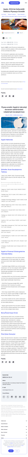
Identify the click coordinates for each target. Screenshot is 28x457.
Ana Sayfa (3, 14)
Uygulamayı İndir (14, 2)
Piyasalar (3, 435)
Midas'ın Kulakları (4, 426)
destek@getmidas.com (8, 389)
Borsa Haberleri (21, 14)
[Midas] (2, 3)
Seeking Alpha (19, 88)
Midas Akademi (4, 429)
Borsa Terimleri (4, 432)
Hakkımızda (3, 420)
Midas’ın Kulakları (12, 14)
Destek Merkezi (4, 423)
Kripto (2, 438)
